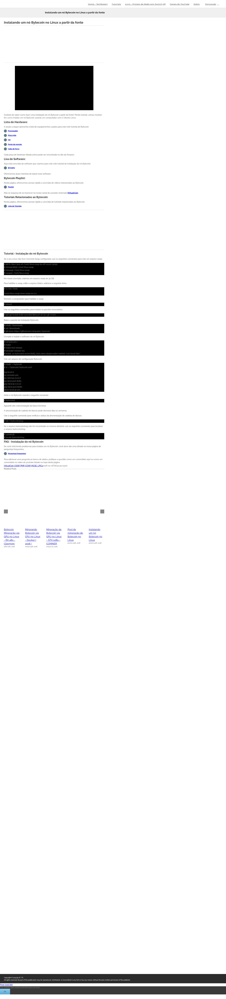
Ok (5, 991)
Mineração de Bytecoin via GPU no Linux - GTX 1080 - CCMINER (53, 536)
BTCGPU (11, 168)
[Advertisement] (54, 44)
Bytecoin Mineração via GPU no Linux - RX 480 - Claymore (11, 536)
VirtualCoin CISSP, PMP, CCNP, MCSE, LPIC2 (23, 466)
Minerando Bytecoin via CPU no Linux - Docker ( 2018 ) (32, 536)
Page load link (6, 985)
